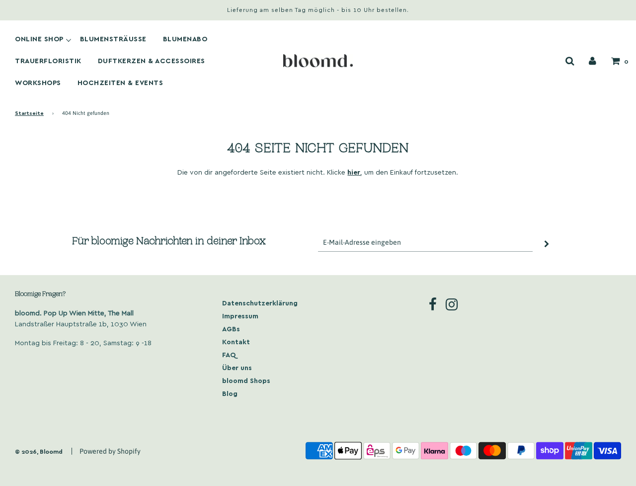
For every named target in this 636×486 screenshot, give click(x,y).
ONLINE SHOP (39, 38)
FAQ (229, 354)
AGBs (231, 328)
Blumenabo (185, 38)
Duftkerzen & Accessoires (151, 60)
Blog (230, 393)
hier (353, 172)
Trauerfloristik (48, 60)
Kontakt (236, 341)
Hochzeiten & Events (120, 82)
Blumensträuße (113, 38)
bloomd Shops (246, 380)
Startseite (29, 112)
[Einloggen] (592, 60)
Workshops (38, 82)
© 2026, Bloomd (39, 451)
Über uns (237, 367)
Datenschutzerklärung (260, 302)
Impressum (240, 315)
